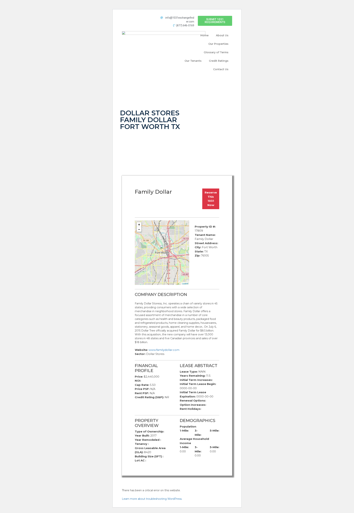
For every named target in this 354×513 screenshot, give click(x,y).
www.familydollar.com (164, 350)
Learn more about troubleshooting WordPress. (152, 498)
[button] (215, 21)
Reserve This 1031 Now (211, 199)
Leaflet (185, 283)
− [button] (139, 229)
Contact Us (220, 69)
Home (204, 35)
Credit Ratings (218, 60)
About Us (222, 35)
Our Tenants (193, 60)
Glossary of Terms (216, 52)
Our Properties (218, 44)
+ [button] (139, 224)
